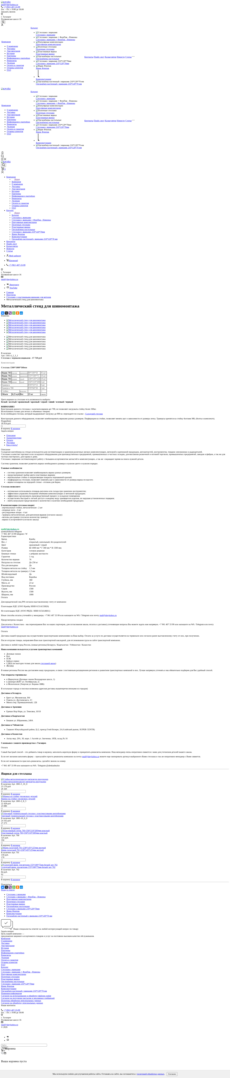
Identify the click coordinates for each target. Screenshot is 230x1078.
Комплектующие (43, 79)
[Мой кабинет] (2, 25)
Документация (13, 51)
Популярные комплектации (48, 44)
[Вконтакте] (7, 1037)
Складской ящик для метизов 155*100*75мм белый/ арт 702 (28, 867)
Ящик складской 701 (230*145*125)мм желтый (22, 850)
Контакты (88, 57)
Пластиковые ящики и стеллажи (22, 1027)
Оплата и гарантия (15, 65)
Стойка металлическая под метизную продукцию (23, 782)
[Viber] (10, 313)
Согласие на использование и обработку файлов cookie (26, 996)
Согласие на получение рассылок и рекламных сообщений (28, 998)
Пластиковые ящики (45, 54)
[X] (6, 313)
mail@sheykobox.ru (9, 279)
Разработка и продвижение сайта (16, 1032)
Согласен (172, 1074)
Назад (17, 179)
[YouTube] (7, 1040)
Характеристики (13, 438)
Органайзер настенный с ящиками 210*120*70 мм (59, 84)
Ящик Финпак (42, 68)
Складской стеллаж (94, 414)
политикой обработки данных (150, 1074)
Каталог (34, 28)
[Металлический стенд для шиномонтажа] (26, 320)
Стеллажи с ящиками (45, 35)
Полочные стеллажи (45, 49)
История (11, 53)
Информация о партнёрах (18, 58)
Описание (11, 435)
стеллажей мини (47, 663)
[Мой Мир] (21, 313)
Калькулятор (110, 57)
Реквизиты (12, 60)
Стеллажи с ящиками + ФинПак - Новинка (55, 39)
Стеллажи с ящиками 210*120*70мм (52, 63)
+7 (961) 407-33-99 (11, 7)
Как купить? (12, 445)
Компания (6, 42)
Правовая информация (11, 993)
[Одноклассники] (17, 313)
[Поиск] (3, 22)
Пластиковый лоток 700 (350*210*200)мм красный (24, 833)
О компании (12, 46)
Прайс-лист (99, 57)
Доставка (11, 49)
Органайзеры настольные (47, 59)
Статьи (128, 57)
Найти (4, 1048)
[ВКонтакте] (2, 313)
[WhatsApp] (13, 313)
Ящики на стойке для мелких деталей (18, 799)
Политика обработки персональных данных (21, 1000)
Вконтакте (14, 285)
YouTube (13, 288)
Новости (121, 57)
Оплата (9, 440)
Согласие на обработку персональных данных (22, 1003)
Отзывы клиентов (15, 68)
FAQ (9, 70)
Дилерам (11, 63)
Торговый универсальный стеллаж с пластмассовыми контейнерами (32, 816)
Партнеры (11, 56)
